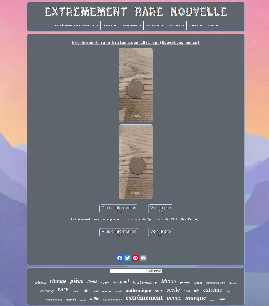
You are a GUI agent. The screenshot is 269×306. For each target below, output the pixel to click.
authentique (138, 290)
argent (198, 282)
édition (168, 281)
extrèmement (54, 299)
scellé (173, 289)
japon (76, 291)
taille (94, 298)
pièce (76, 280)
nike (86, 290)
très (196, 291)
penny (185, 282)
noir (159, 290)
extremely (47, 291)
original (121, 281)
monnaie (71, 299)
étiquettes (233, 282)
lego (228, 291)
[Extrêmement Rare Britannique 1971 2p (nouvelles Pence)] (135, 86)
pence (174, 297)
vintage (58, 281)
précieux (40, 282)
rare (63, 289)
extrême (212, 290)
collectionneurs (102, 291)
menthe (83, 300)
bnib (187, 291)
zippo (105, 282)
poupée (118, 291)
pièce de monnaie (112, 299)
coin (222, 299)
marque (195, 297)
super (212, 300)
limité (92, 281)
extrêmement (144, 297)
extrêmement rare (215, 282)
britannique (145, 282)
